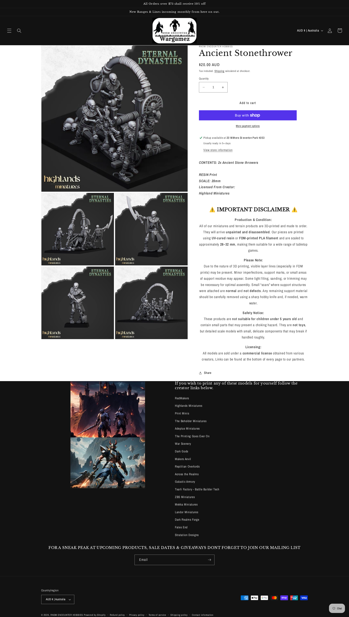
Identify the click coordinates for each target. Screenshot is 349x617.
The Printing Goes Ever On (192, 436)
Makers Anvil (183, 459)
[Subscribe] (209, 560)
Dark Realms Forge (187, 519)
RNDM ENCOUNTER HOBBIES (66, 615)
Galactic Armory (185, 481)
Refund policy (117, 615)
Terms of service (157, 615)
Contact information (202, 615)
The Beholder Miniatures (190, 421)
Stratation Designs (187, 535)
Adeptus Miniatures (187, 428)
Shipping (219, 71)
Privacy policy (136, 615)
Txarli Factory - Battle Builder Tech (197, 489)
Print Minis (182, 413)
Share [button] (207, 373)
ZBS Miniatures (185, 497)
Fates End (181, 527)
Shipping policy (179, 615)
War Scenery (183, 443)
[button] (9, 30)
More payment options (248, 126)
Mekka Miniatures (186, 504)
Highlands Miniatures (188, 406)
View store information (218, 150)
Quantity (204, 78)
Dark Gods (181, 451)
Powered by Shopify (95, 615)
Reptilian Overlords (187, 466)
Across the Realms (187, 474)
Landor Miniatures (186, 512)
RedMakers (182, 398)
